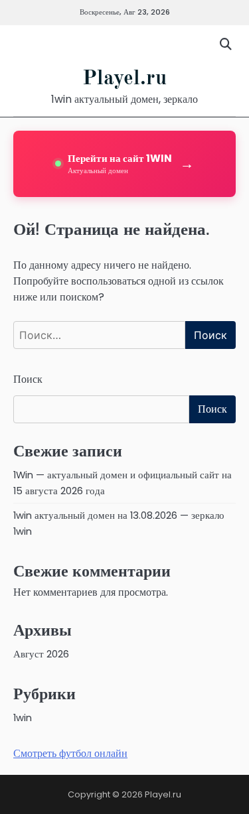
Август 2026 (41, 654)
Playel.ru (124, 78)
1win (22, 717)
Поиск (27, 379)
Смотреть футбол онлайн (70, 753)
